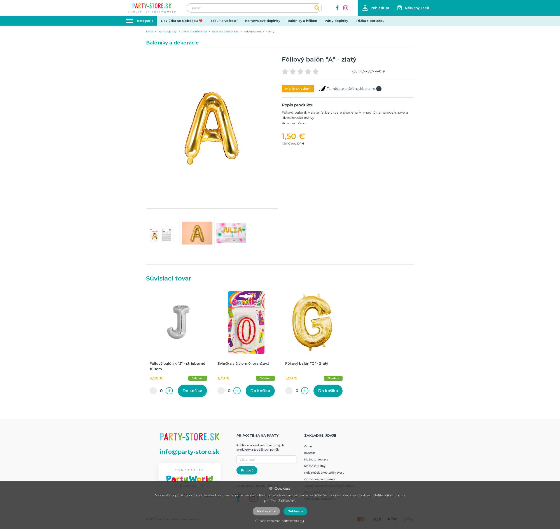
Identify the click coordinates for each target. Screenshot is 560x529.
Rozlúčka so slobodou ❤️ (182, 21)
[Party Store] (152, 8)
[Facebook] (337, 8)
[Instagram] (345, 8)
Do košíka (192, 390)
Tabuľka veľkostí (224, 21)
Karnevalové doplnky (262, 21)
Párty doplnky (336, 21)
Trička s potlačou (370, 21)
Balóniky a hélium (302, 21)
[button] (375, 8)
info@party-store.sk (189, 451)
